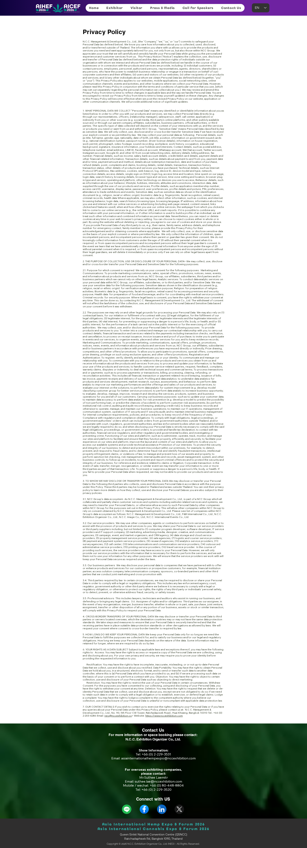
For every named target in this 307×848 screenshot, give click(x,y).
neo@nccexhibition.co (118, 715)
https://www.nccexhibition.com (164, 715)
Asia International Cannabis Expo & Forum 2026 (153, 828)
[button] (114, 8)
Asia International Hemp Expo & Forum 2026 (153, 824)
